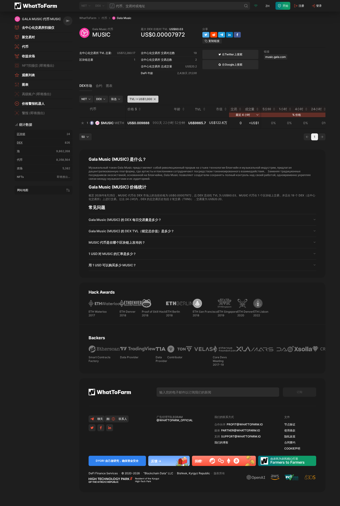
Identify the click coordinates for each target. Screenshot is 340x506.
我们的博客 (221, 442)
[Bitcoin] (236, 461)
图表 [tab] (109, 86)
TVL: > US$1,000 (141, 99)
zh (267, 6)
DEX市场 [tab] (85, 86)
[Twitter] (92, 427)
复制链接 (213, 41)
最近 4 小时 (243, 114)
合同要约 (289, 442)
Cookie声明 (292, 448)
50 (83, 136)
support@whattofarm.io (241, 436)
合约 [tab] (99, 86)
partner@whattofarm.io (240, 430)
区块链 (21, 134)
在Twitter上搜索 (232, 54)
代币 (104, 18)
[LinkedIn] (109, 427)
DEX (20, 142)
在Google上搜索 (232, 64)
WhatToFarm (87, 18)
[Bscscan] (212, 461)
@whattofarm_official (175, 420)
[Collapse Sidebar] (67, 20)
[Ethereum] (228, 461)
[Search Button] (246, 6)
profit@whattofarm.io (245, 424)
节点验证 (289, 424)
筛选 (114, 99)
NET (84, 99)
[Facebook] (100, 427)
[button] (202, 219)
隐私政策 (289, 436)
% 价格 (296, 114)
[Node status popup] (256, 6)
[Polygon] (221, 461)
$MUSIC (112, 123)
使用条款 (289, 430)
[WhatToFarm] (37, 6)
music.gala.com (275, 57)
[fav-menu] (82, 123)
